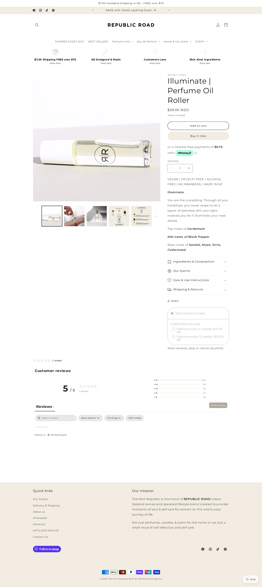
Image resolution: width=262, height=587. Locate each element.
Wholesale (40, 518)
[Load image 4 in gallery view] (119, 216)
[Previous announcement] (93, 10)
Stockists (39, 524)
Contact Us (40, 537)
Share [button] (175, 301)
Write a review (218, 405)
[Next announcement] (169, 10)
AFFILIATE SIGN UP (46, 530)
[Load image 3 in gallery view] (96, 216)
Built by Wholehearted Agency (145, 579)
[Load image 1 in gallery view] (52, 216)
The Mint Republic (118, 579)
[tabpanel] (131, 438)
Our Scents (40, 499)
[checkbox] (135, 418)
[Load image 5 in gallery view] (141, 216)
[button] (37, 25)
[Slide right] (156, 216)
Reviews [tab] (45, 406)
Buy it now (198, 136)
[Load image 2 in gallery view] (74, 216)
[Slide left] (37, 216)
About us (39, 511)
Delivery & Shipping (46, 505)
